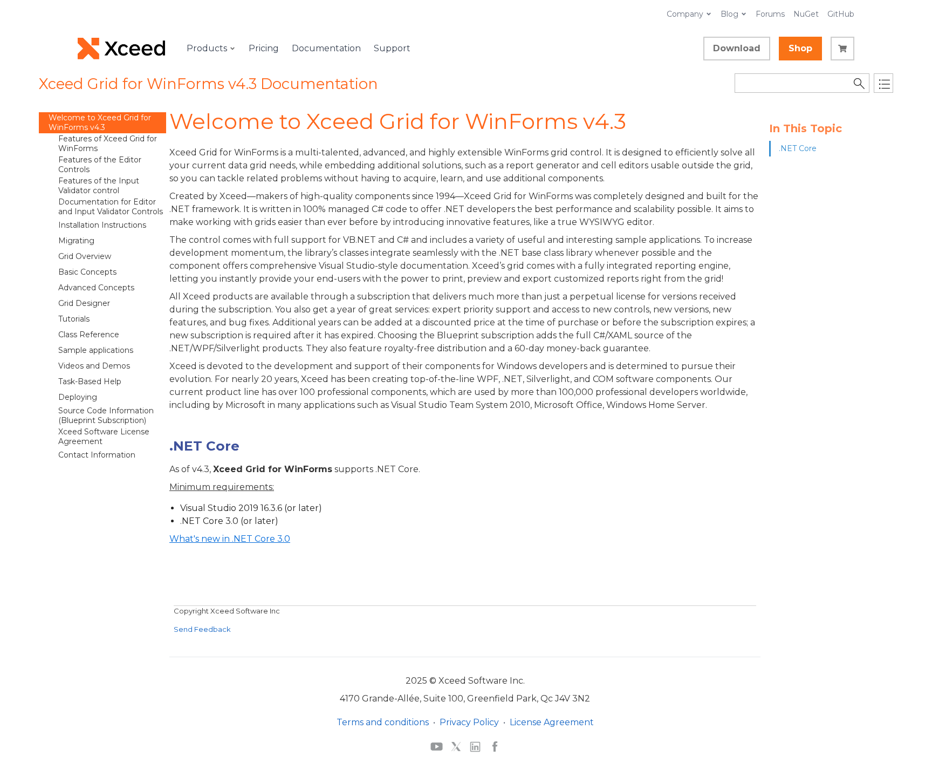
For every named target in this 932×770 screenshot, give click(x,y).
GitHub (840, 14)
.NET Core (798, 148)
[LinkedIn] (475, 746)
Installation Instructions (102, 225)
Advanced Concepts (96, 287)
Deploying (77, 397)
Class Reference (88, 334)
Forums (770, 14)
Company (685, 14)
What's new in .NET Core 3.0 (229, 539)
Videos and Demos (94, 366)
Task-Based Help (89, 381)
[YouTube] (436, 746)
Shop (800, 48)
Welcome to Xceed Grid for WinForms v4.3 (100, 122)
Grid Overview (84, 256)
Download (736, 48)
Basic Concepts (87, 272)
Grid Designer (84, 303)
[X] (456, 746)
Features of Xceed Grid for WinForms (107, 143)
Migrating (76, 241)
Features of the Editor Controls (99, 164)
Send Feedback (202, 629)
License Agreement (552, 722)
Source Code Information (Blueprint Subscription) (106, 415)
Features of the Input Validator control (98, 185)
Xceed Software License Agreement (103, 436)
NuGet (806, 14)
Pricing (264, 48)
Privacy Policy (469, 722)
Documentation (326, 48)
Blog (729, 14)
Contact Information (96, 455)
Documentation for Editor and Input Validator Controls (110, 206)
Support (392, 48)
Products (207, 48)
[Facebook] (495, 746)
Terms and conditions (383, 722)
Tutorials (74, 319)
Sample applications (95, 350)
